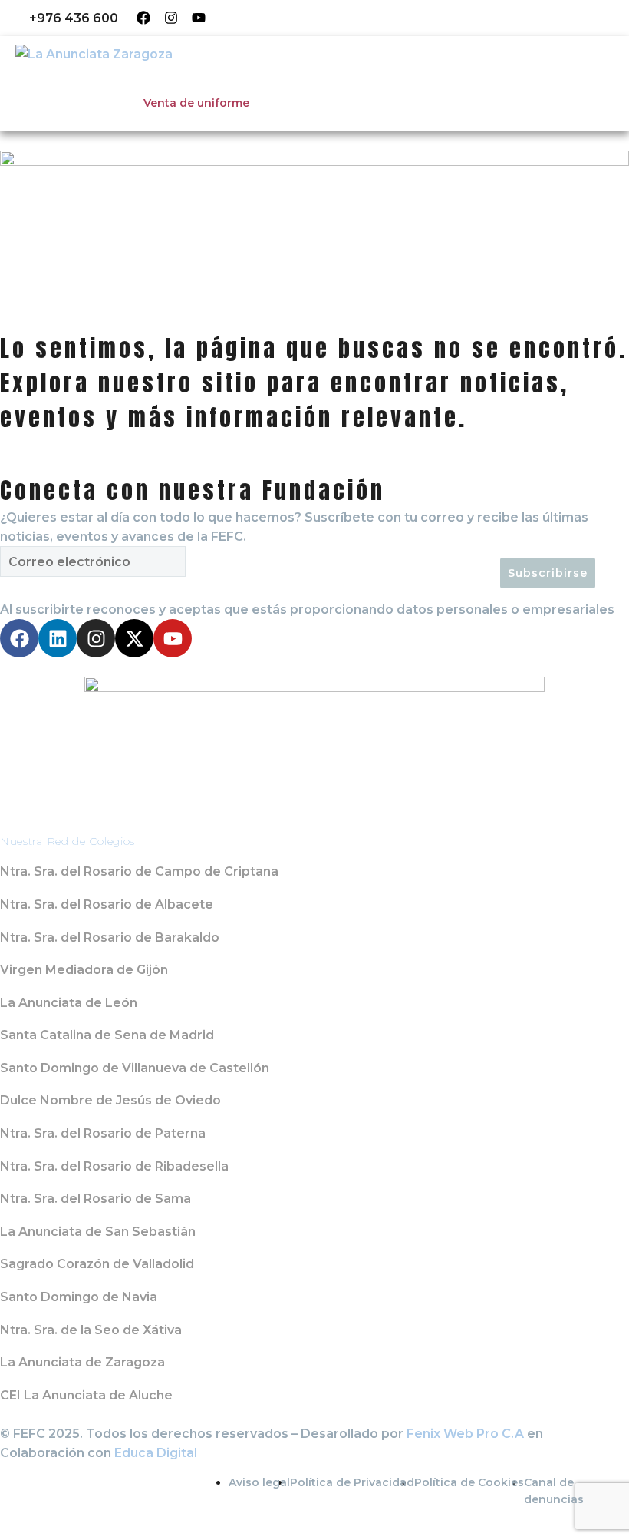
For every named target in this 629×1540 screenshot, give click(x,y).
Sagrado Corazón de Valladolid (97, 1264)
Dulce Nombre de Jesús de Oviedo (110, 1100)
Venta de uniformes (472, 18)
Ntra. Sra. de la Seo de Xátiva (91, 1330)
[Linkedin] (57, 638)
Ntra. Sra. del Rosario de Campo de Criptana (139, 871)
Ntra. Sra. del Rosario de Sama (95, 1198)
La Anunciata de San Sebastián (98, 1231)
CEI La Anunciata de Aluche (86, 1395)
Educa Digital (155, 1453)
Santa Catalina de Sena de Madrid (107, 1035)
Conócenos (59, 81)
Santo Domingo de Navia (78, 1297)
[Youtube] (198, 17)
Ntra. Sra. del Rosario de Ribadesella (114, 1166)
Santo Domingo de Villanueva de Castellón (134, 1068)
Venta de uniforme (196, 103)
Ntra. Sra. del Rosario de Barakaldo (109, 937)
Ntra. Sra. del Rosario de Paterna (103, 1133)
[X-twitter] (134, 638)
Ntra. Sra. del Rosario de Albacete (106, 904)
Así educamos (163, 81)
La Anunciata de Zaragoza (82, 1362)
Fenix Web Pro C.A (465, 1433)
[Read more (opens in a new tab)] (63, 17)
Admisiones (367, 81)
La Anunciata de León (68, 1002)
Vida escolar (268, 81)
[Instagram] (171, 17)
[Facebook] (143, 17)
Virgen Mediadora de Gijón (84, 969)
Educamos (250, 18)
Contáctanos (469, 81)
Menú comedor (348, 18)
